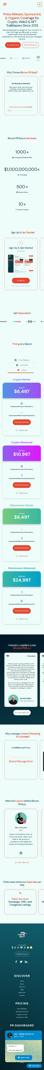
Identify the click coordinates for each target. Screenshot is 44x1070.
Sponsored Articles (22, 1016)
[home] (5, 4)
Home (22, 985)
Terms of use (22, 1063)
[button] (39, 4)
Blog (22, 994)
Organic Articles (22, 1018)
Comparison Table (22, 1021)
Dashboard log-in (22, 958)
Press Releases (22, 1013)
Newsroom (22, 996)
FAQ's (22, 1066)
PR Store (22, 991)
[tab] (22, 360)
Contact (22, 999)
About (22, 988)
